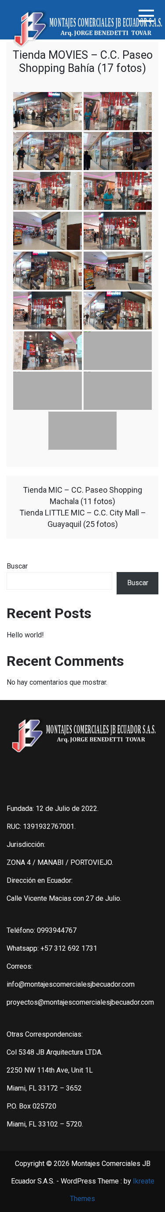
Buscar (17, 566)
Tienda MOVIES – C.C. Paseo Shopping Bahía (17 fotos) (83, 62)
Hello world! (25, 635)
